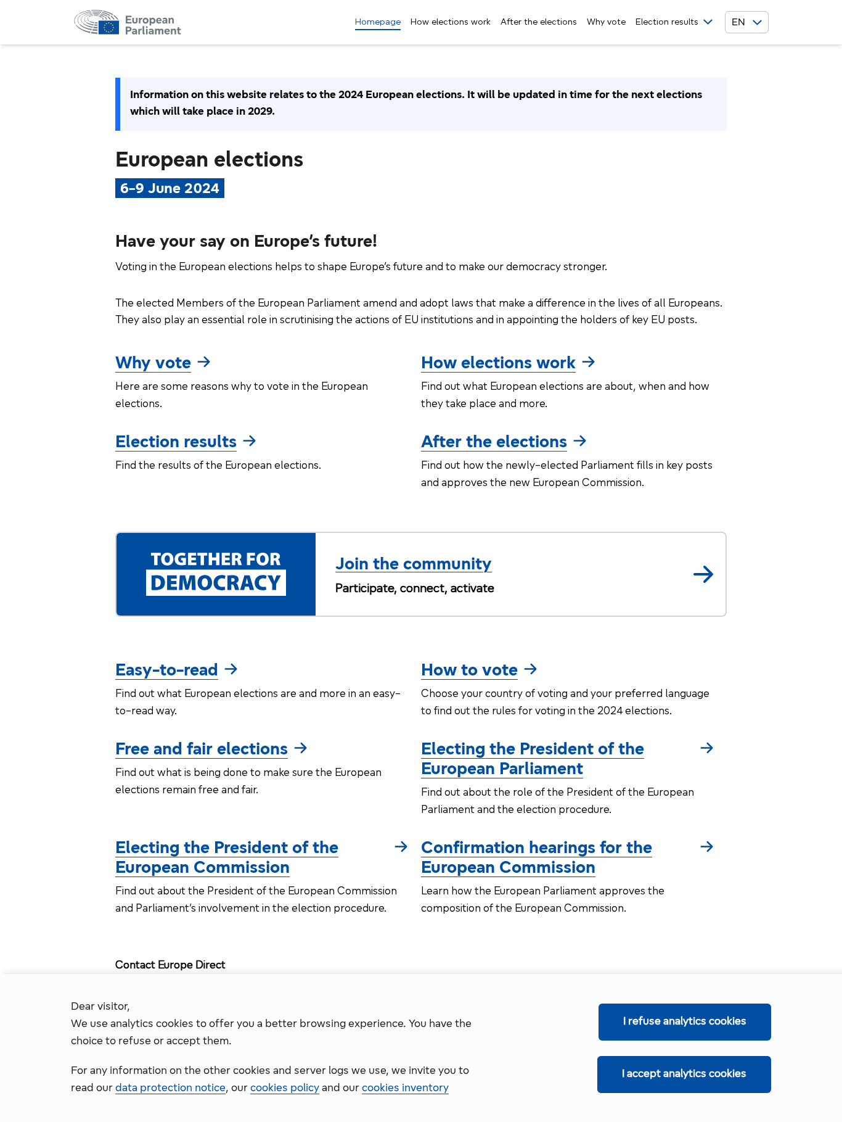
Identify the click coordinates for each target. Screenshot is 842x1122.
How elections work (451, 22)
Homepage (378, 22)
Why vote (606, 22)
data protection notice (170, 1088)
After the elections (539, 22)
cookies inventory (405, 1088)
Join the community (413, 565)
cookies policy (284, 1088)
